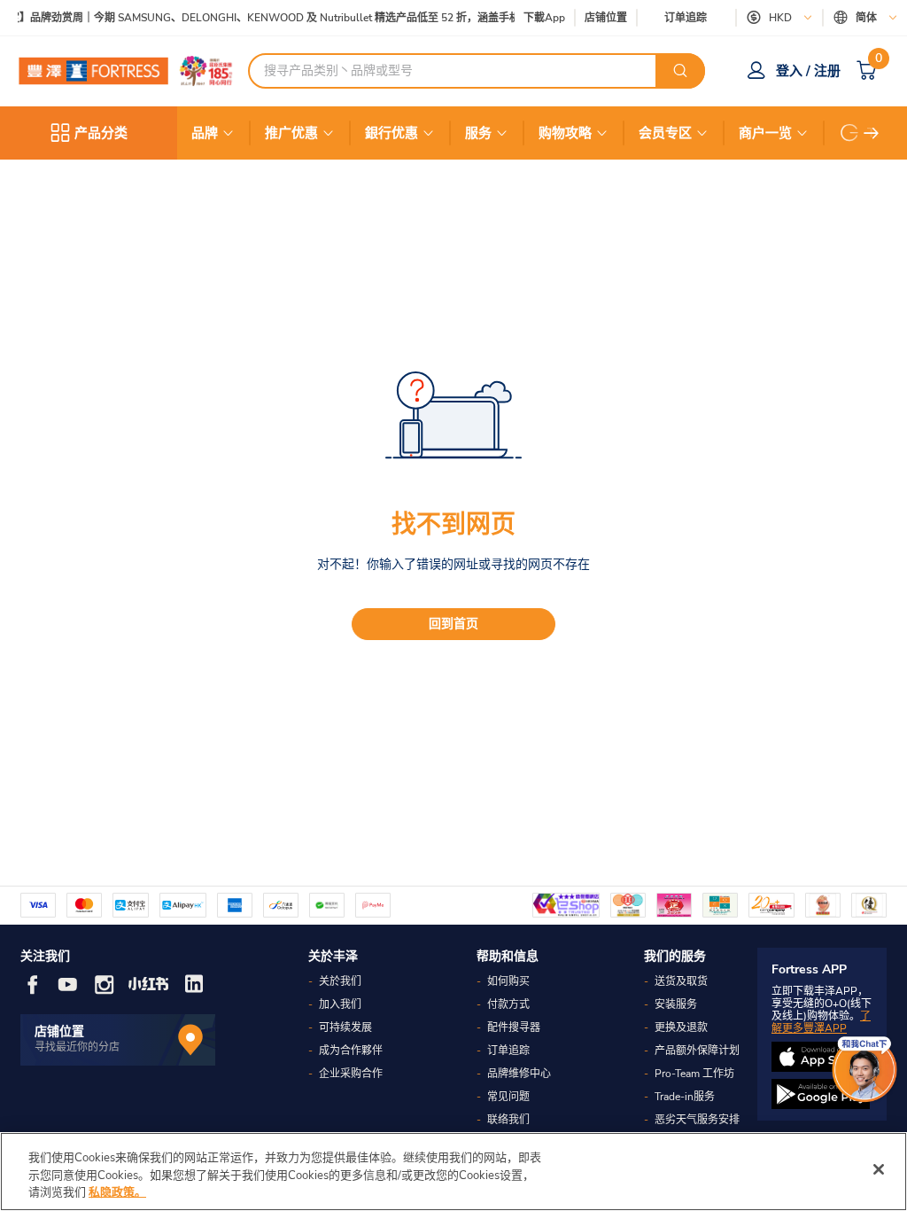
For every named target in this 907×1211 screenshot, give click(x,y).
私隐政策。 (117, 1192)
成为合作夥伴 (351, 1050)
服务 (478, 133)
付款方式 (508, 1004)
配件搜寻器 (513, 1027)
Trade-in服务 (685, 1097)
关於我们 (340, 981)
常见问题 (508, 1097)
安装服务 (676, 1004)
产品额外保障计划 (697, 1050)
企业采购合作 (351, 1073)
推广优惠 (291, 133)
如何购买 (508, 981)
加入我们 (340, 1004)
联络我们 (508, 1120)
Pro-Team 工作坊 (694, 1073)
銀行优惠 (391, 133)
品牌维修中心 (519, 1073)
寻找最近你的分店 (77, 1047)
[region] (453, 1171)
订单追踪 (685, 18)
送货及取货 (681, 981)
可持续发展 (345, 1027)
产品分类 (101, 133)
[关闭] (878, 1169)
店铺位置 (606, 18)
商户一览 (765, 133)
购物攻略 (565, 133)
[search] (680, 71)
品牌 (204, 133)
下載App (544, 18)
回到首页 (453, 623)
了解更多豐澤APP (821, 1022)
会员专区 (665, 133)
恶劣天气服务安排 (697, 1120)
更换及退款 (681, 1027)
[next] (871, 133)
